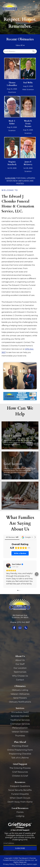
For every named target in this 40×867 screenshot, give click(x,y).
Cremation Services (20, 724)
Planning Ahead (20, 746)
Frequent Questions (20, 786)
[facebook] (14, 628)
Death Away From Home (20, 802)
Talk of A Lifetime (20, 757)
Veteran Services (20, 731)
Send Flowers (20, 698)
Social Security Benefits (20, 790)
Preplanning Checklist (20, 754)
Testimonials (20, 672)
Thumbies (20, 735)
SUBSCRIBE (10, 178)
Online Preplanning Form (20, 750)
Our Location (20, 668)
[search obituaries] (34, 51)
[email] (20, 628)
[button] (3, 574)
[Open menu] (36, 6)
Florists (20, 812)
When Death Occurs (20, 798)
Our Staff (20, 664)
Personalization (20, 728)
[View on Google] (8, 565)
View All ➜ (20, 45)
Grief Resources (20, 772)
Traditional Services (20, 720)
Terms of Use (20, 864)
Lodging (20, 816)
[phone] (26, 628)
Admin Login (32, 864)
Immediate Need (20, 712)
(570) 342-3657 (23, 622)
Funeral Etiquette (20, 794)
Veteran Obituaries (20, 694)
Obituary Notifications (20, 702)
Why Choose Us (20, 676)
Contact (20, 680)
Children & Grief (20, 776)
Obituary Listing (20, 690)
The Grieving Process (20, 768)
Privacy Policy (8, 864)
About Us (20, 660)
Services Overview (20, 716)
